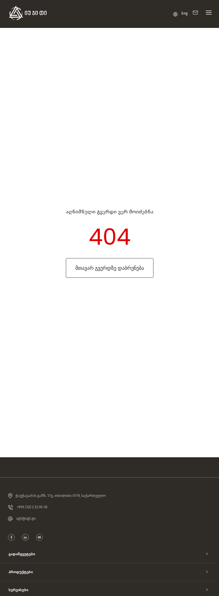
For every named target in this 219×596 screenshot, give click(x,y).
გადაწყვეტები (22, 554)
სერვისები (18, 590)
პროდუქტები (21, 572)
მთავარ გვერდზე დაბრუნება (109, 268)
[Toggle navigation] (207, 14)
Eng (184, 13)
